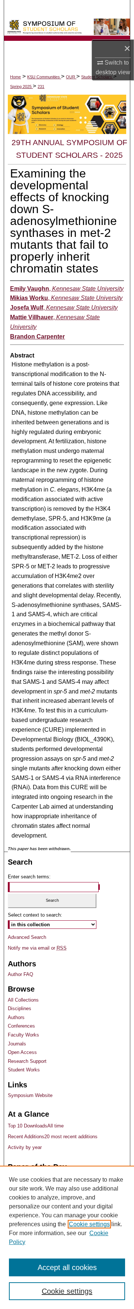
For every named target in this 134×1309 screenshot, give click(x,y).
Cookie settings (89, 1224)
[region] (67, 1237)
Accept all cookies (67, 1267)
